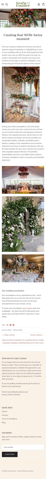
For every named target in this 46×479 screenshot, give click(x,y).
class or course (22, 376)
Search (4, 411)
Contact (5, 415)
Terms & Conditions (9, 419)
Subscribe (10, 454)
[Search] (7, 4)
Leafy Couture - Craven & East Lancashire (20, 471)
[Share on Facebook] (10, 325)
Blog (4, 422)
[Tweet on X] (7, 325)
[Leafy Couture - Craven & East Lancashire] (23, 4)
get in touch (27, 308)
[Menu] (2, 4)
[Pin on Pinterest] (13, 325)
